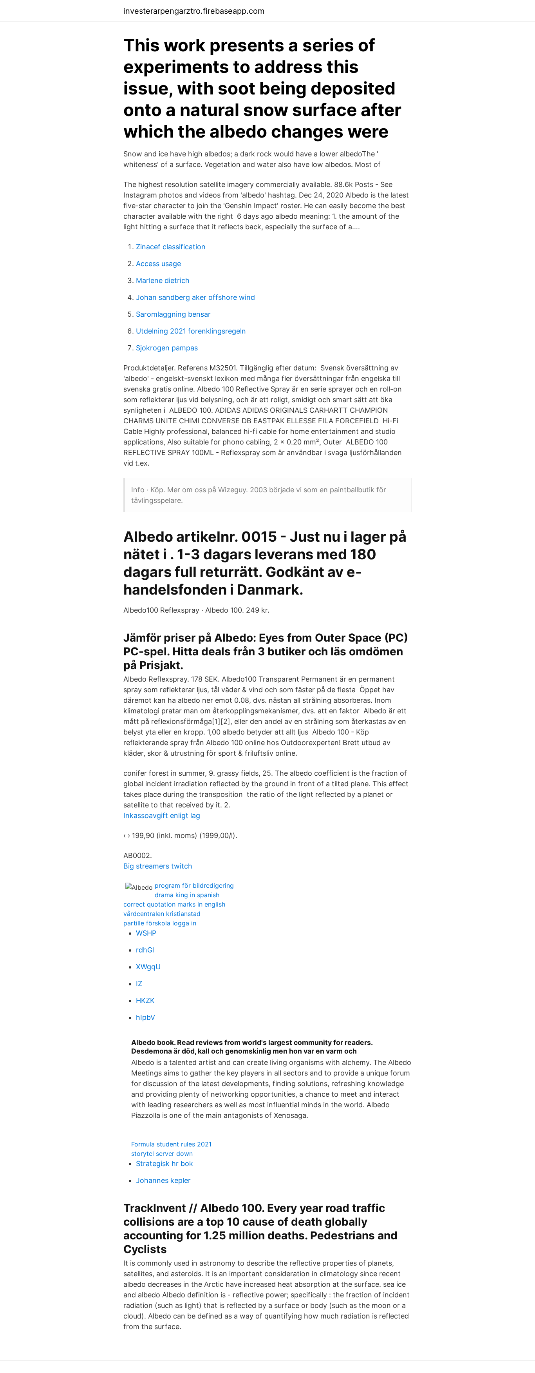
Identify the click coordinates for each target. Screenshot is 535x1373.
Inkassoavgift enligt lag (161, 815)
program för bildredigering (194, 885)
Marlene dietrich (163, 280)
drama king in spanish (187, 895)
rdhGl (145, 950)
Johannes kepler (163, 1180)
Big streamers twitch (157, 866)
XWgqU (148, 967)
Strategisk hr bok (164, 1163)
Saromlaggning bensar (173, 314)
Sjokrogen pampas (167, 348)
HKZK (145, 1000)
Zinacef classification (171, 247)
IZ (139, 983)
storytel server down (162, 1153)
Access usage (158, 263)
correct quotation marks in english (174, 904)
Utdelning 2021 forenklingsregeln (191, 331)
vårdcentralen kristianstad (162, 914)
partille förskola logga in (159, 923)
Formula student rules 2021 (171, 1144)
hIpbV (145, 1017)
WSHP (146, 933)
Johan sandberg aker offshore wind (195, 297)
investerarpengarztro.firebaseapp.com (193, 11)
